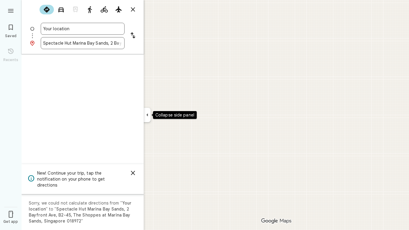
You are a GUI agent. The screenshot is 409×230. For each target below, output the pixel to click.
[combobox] (82, 29)
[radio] (47, 10)
